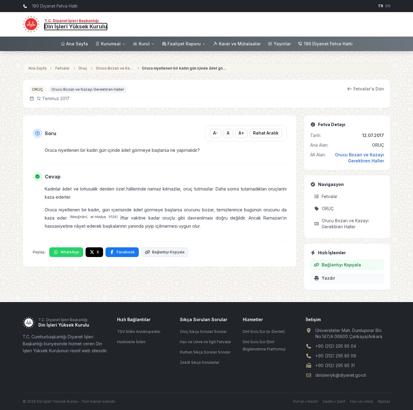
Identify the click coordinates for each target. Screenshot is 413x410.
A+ (241, 133)
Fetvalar (62, 68)
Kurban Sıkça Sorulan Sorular (205, 352)
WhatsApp (69, 252)
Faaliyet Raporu (184, 43)
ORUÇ (37, 89)
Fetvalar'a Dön (368, 88)
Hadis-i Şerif (334, 401)
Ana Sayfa (77, 43)
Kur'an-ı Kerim (305, 401)
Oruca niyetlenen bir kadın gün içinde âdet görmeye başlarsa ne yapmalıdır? (184, 68)
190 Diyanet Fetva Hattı (328, 43)
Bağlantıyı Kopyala (168, 252)
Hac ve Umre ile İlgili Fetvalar (205, 342)
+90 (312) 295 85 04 (335, 346)
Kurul (144, 43)
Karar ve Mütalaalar (240, 43)
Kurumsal (111, 43)
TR (380, 6)
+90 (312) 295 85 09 (335, 355)
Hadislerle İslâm (131, 342)
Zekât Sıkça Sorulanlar (199, 362)
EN (387, 6)
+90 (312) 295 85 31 (335, 365)
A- (215, 133)
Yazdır (328, 278)
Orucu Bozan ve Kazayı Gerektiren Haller (115, 68)
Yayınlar (282, 43)
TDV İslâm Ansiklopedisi (138, 331)
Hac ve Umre (361, 401)
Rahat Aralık (265, 133)
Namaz (384, 401)
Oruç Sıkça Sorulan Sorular (203, 331)
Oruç (82, 68)
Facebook (126, 252)
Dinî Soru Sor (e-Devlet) (264, 331)
